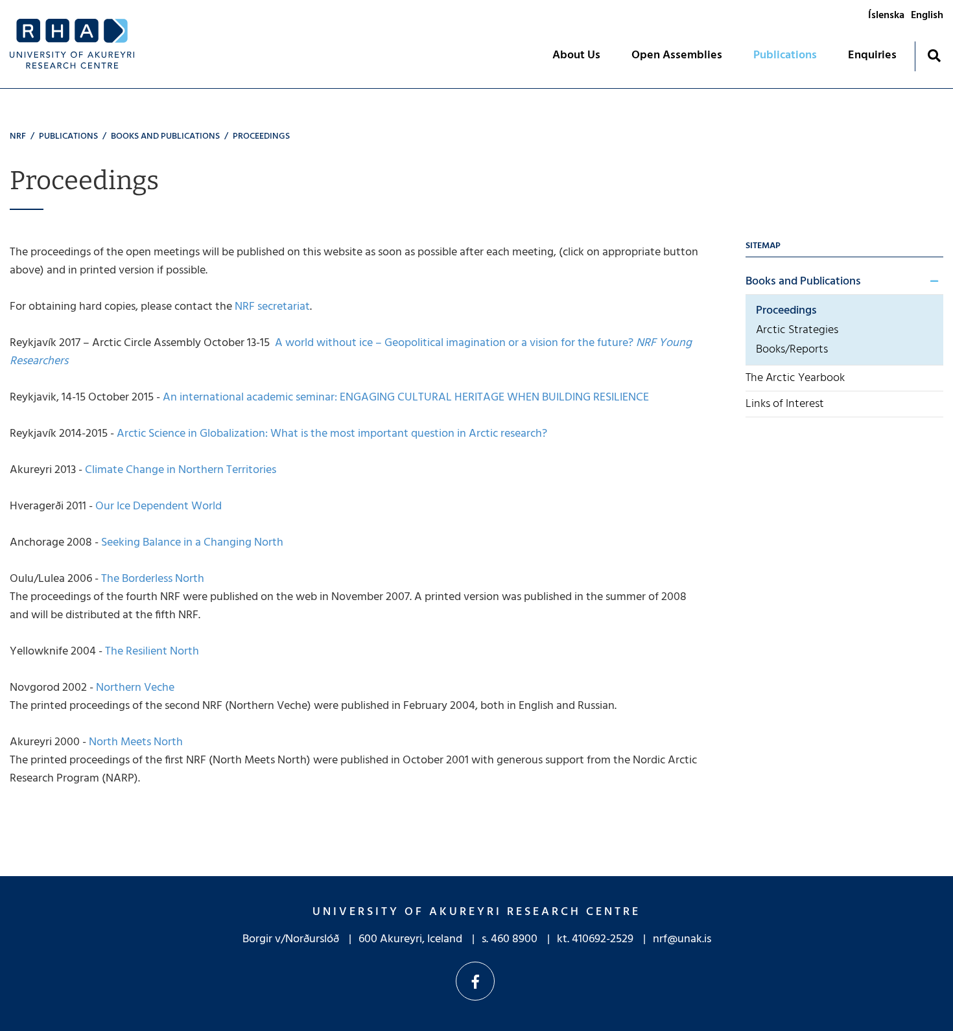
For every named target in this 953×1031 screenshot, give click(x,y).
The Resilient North (150, 651)
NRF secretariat (272, 306)
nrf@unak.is (682, 939)
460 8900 (514, 939)
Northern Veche (133, 687)
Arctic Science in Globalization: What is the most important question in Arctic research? (332, 433)
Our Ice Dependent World (157, 506)
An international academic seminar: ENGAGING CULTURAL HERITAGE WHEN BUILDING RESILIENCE (406, 397)
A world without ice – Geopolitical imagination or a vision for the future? (351, 352)
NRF (18, 136)
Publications (68, 136)
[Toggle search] (934, 55)
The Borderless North (151, 579)
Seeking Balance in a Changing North (191, 542)
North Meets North (134, 742)
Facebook (475, 981)
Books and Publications (165, 136)
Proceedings (261, 136)
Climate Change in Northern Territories (179, 470)
